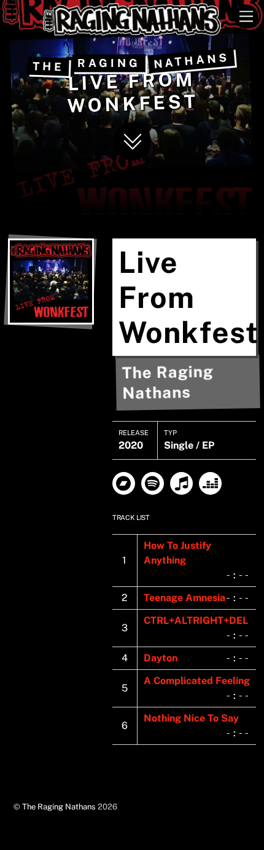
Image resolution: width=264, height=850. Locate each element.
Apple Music (181, 483)
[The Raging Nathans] (132, 30)
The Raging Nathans (59, 806)
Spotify (152, 483)
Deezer (210, 483)
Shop (123, 483)
